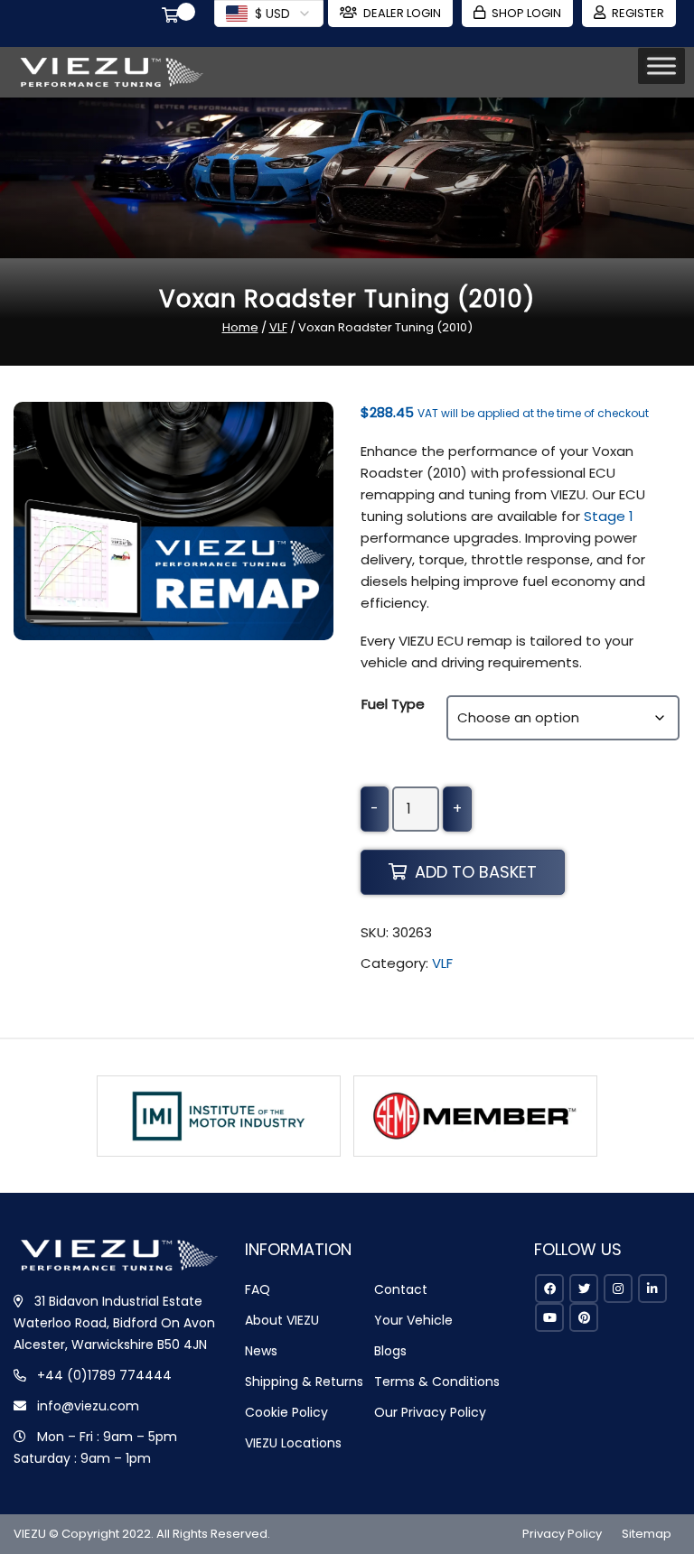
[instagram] (618, 1288)
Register (638, 13)
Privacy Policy (562, 1533)
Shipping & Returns (304, 1382)
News (261, 1351)
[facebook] (549, 1288)
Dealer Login (402, 13)
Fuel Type (393, 703)
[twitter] (583, 1288)
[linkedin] (652, 1288)
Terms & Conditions (437, 1382)
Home (240, 327)
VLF (278, 327)
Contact (400, 1289)
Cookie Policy (286, 1412)
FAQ (257, 1289)
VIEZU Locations (293, 1443)
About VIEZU (282, 1320)
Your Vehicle (413, 1320)
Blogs (390, 1351)
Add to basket (476, 872)
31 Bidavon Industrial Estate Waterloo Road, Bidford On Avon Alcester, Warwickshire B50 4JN (114, 1323)
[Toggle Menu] (661, 65)
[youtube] (549, 1317)
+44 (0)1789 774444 (104, 1375)
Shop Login (526, 13)
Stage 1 (608, 516)
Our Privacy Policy (430, 1412)
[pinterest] (583, 1317)
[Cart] (173, 17)
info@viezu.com (88, 1406)
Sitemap (646, 1533)
